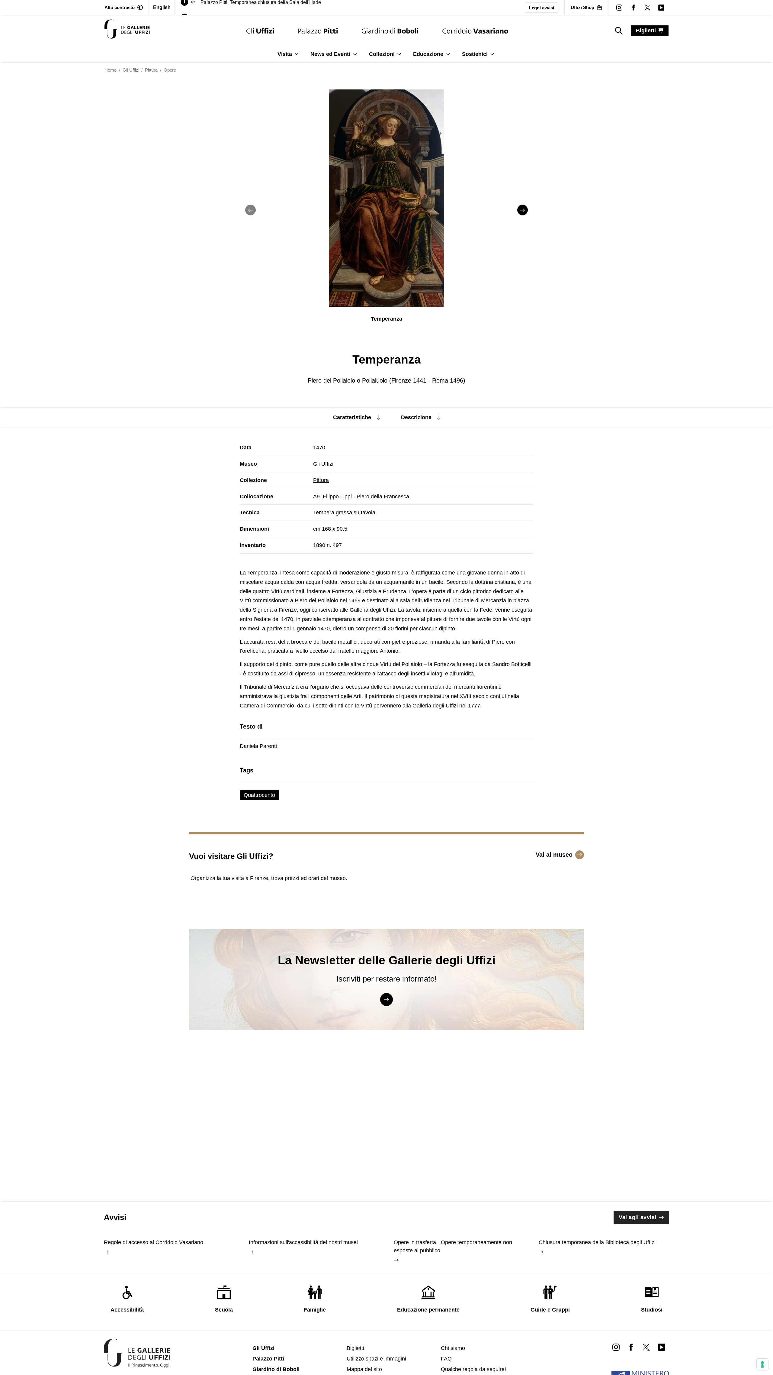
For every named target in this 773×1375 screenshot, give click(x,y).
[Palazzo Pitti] (318, 30)
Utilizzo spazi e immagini (376, 1359)
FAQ (446, 1359)
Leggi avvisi (541, 7)
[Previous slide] (250, 210)
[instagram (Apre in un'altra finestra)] (619, 8)
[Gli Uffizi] (260, 30)
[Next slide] (522, 210)
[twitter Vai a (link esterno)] (646, 1347)
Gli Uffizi (323, 464)
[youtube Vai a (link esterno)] (661, 1347)
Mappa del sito (364, 1369)
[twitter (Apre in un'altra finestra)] (647, 8)
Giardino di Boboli (276, 1369)
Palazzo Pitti (268, 1359)
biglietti (646, 31)
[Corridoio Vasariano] (475, 30)
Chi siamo (453, 1348)
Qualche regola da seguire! (473, 1369)
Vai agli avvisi (637, 1217)
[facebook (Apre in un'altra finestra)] (633, 8)
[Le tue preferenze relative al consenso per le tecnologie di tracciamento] (762, 1364)
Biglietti (355, 1348)
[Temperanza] (127, 30)
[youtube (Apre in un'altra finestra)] (661, 8)
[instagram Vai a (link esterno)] (616, 1347)
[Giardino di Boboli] (390, 30)
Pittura (321, 480)
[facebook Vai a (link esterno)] (631, 1347)
